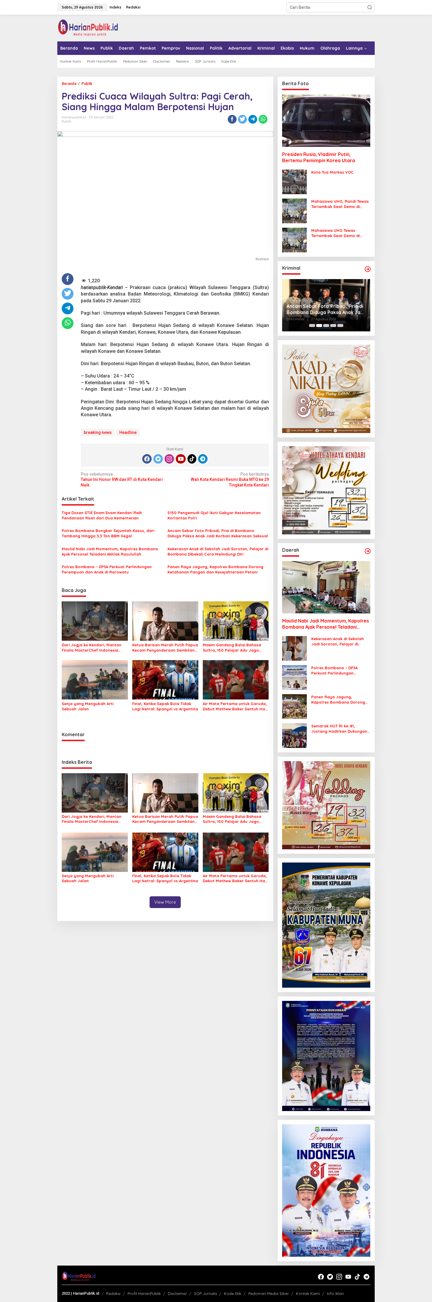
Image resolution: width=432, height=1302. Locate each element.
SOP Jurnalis (205, 1293)
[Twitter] (158, 459)
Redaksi (113, 1293)
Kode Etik (232, 1293)
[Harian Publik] (87, 27)
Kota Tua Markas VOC (332, 172)
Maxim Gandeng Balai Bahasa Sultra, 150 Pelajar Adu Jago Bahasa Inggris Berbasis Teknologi (232, 647)
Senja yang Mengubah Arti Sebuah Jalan (87, 706)
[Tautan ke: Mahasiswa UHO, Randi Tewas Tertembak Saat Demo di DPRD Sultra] (294, 210)
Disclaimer (177, 1293)
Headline (128, 432)
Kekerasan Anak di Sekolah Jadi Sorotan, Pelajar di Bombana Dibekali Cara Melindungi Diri (218, 551)
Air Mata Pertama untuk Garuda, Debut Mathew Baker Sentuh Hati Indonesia (235, 706)
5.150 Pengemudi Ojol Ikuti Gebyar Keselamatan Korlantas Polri (214, 515)
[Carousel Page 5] (340, 325)
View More (165, 902)
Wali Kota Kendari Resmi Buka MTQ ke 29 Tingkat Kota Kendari (230, 479)
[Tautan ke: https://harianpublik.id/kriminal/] (367, 269)
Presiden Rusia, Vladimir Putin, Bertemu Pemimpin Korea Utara (318, 157)
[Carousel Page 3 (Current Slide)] (326, 325)
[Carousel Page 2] (319, 325)
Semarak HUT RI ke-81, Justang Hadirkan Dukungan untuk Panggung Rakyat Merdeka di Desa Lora (339, 729)
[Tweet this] (242, 119)
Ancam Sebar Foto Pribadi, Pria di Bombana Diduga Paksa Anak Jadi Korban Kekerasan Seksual (218, 533)
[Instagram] (169, 459)
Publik (66, 121)
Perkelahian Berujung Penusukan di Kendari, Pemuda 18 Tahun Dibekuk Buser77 (324, 309)
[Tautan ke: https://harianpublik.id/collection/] (367, 551)
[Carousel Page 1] (312, 325)
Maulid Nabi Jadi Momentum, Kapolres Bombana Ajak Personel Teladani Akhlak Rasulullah (110, 551)
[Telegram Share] (252, 119)
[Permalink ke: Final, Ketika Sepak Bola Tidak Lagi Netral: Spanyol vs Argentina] (165, 679)
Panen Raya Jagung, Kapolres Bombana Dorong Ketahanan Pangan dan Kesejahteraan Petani (215, 569)
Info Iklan (335, 1293)
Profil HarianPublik (144, 1293)
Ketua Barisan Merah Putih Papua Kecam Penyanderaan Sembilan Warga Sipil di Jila (165, 647)
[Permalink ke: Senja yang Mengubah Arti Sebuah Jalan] (95, 679)
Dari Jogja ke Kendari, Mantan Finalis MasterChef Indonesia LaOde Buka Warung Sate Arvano (94, 647)
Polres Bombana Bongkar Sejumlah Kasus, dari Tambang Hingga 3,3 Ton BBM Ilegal (108, 533)
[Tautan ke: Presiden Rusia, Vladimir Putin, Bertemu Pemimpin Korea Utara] (326, 121)
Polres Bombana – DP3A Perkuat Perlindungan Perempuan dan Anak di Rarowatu (107, 569)
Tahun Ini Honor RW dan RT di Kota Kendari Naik (122, 479)
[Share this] (232, 119)
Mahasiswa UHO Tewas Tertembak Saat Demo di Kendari (335, 233)
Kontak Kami (308, 1293)
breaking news (98, 432)
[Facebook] (147, 459)
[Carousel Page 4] (333, 325)
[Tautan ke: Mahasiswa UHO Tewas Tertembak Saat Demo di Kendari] (294, 239)
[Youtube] (181, 459)
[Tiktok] (191, 459)
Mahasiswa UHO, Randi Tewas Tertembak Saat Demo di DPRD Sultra (340, 204)
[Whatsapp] (263, 119)
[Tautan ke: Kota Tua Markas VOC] (294, 181)
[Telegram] (202, 459)
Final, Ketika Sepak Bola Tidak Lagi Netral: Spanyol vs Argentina (165, 706)
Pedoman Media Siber (268, 1293)
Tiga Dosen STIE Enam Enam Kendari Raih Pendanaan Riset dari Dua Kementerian (102, 515)
